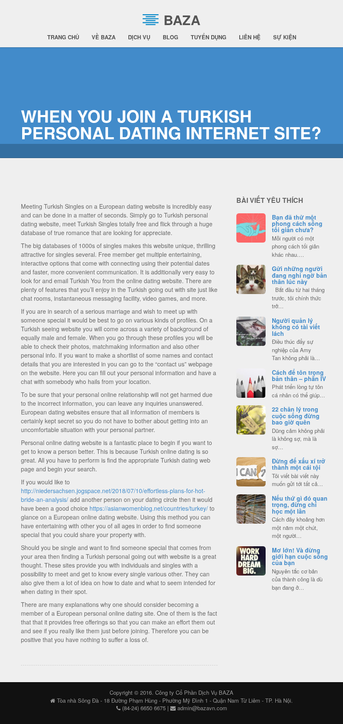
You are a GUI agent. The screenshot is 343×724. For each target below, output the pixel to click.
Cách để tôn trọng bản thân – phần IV (299, 375)
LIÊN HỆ (250, 37)
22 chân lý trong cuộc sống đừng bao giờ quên (296, 415)
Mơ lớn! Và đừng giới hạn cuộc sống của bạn (300, 556)
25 (251, 508)
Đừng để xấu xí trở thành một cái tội (298, 464)
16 (251, 330)
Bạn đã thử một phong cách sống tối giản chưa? (297, 223)
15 (251, 226)
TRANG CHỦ (63, 37)
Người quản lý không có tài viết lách (296, 327)
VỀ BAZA (103, 37)
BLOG (170, 37)
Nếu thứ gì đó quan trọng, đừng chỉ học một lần (300, 504)
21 (251, 382)
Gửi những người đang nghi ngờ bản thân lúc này (299, 275)
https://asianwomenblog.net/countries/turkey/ (149, 508)
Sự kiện (284, 37)
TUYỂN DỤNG (208, 37)
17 (251, 470)
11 (251, 418)
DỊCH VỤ (139, 37)
